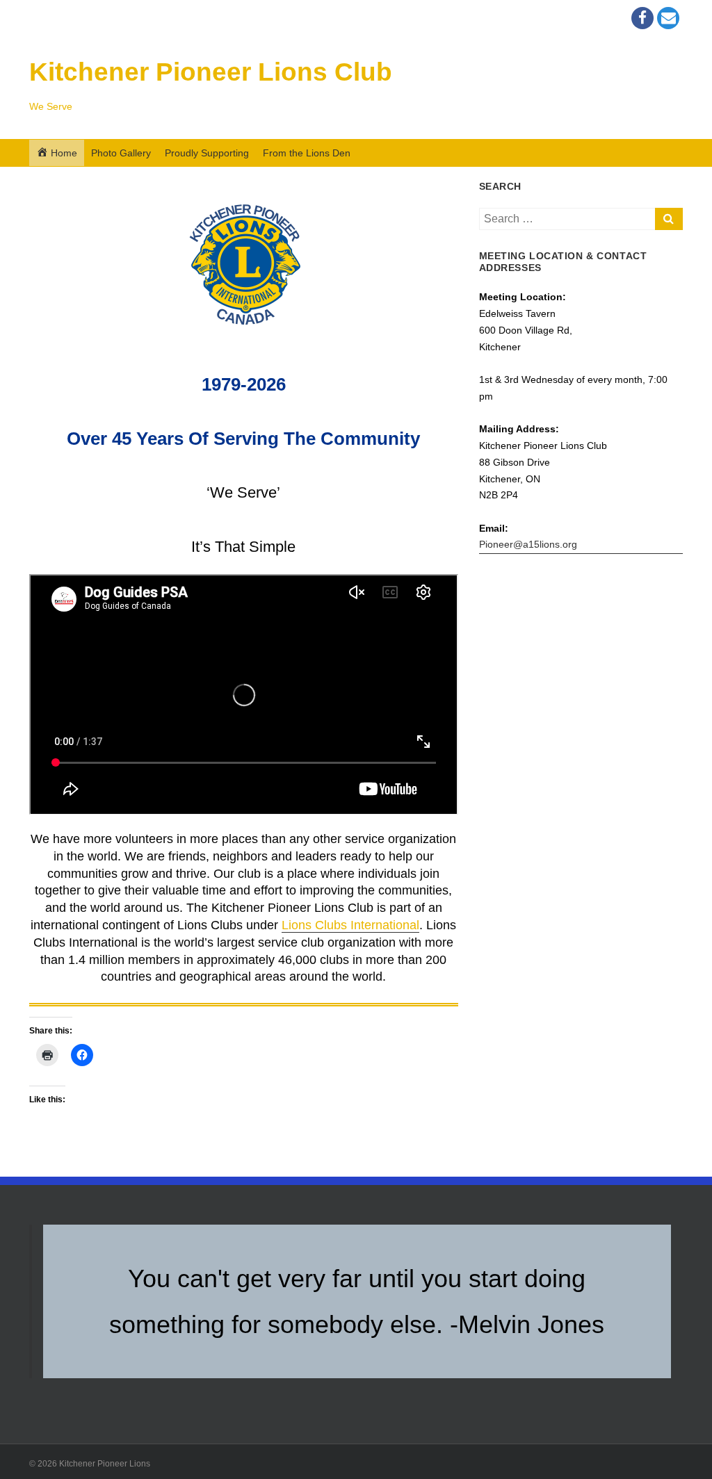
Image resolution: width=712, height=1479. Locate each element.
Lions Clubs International (350, 925)
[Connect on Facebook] (642, 18)
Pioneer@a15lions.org (528, 544)
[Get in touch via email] (668, 18)
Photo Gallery (121, 152)
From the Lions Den (306, 152)
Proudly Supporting (207, 152)
